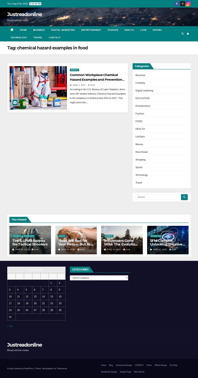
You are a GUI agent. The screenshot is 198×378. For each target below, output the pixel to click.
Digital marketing (63, 30)
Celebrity (140, 83)
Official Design (161, 365)
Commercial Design (124, 365)
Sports (139, 167)
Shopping (141, 159)
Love (143, 30)
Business (39, 30)
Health (129, 30)
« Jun (10, 326)
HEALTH (140, 129)
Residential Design (109, 372)
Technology (18, 37)
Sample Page (125, 372)
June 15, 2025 (114, 250)
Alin (92, 85)
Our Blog (173, 365)
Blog (111, 365)
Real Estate (142, 152)
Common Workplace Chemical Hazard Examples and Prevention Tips (96, 79)
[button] (182, 33)
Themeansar (62, 368)
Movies (157, 30)
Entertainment (91, 30)
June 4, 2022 (79, 85)
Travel (37, 37)
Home (23, 30)
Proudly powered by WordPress (20, 368)
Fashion (113, 30)
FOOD (139, 121)
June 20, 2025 (22, 250)
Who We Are (139, 372)
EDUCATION (143, 98)
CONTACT (55, 37)
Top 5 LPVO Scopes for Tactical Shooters (29, 242)
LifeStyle (140, 136)
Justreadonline (24, 14)
